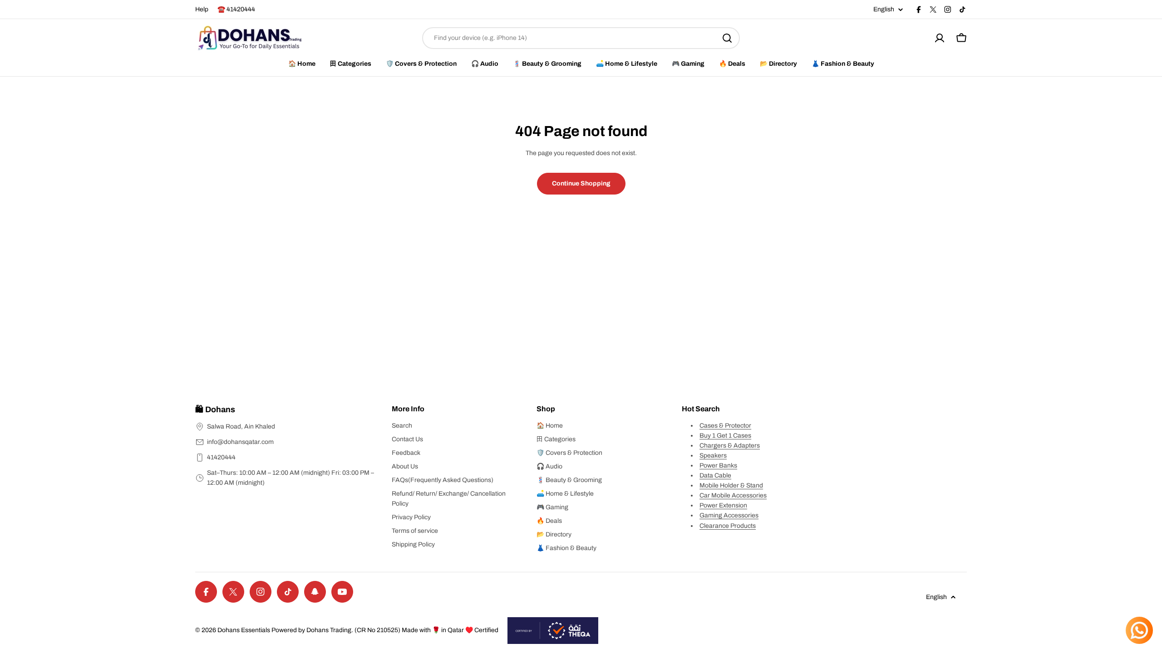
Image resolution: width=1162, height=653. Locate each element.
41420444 (221, 457)
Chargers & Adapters (729, 445)
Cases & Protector (725, 425)
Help (201, 9)
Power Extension (723, 505)
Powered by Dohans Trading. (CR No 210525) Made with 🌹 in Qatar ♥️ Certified (384, 630)
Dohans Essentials (243, 630)
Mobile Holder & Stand (731, 485)
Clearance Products (727, 525)
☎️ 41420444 (236, 9)
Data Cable (715, 475)
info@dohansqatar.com (240, 442)
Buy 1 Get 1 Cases (725, 435)
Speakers (713, 455)
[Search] (727, 38)
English (883, 9)
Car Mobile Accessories (733, 495)
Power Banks (718, 465)
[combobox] (581, 38)
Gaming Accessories (728, 515)
